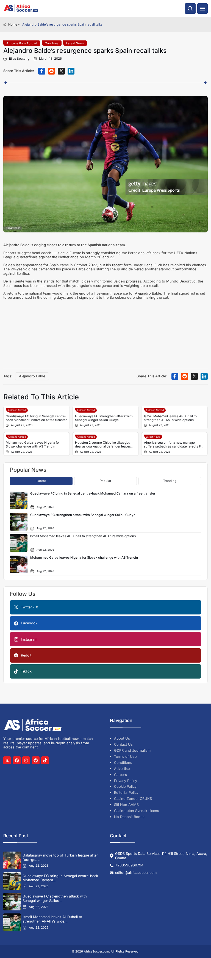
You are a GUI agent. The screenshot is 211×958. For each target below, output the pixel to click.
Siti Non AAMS (126, 805)
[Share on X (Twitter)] (61, 71)
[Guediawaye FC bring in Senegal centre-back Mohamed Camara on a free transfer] (12, 881)
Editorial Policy (126, 792)
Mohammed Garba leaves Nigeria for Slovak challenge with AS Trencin (33, 444)
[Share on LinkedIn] (71, 71)
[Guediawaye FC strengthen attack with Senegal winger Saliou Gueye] (12, 901)
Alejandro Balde (32, 376)
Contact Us (123, 744)
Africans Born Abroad (21, 43)
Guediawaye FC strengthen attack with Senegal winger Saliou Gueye (104, 418)
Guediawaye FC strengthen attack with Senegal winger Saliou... (55, 898)
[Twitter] (7, 760)
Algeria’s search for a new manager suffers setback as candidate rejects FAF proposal (174, 445)
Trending (169, 481)
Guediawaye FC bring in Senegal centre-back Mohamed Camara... (60, 878)
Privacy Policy (125, 781)
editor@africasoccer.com (136, 873)
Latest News (75, 43)
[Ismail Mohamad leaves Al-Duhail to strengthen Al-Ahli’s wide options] (12, 922)
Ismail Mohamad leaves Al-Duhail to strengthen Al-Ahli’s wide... (52, 919)
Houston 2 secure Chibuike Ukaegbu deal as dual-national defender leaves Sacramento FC (103, 445)
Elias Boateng (19, 59)
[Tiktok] (45, 760)
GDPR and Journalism (132, 750)
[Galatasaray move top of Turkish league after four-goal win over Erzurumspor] (12, 860)
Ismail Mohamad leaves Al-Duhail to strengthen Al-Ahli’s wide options (170, 418)
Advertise (122, 769)
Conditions (123, 763)
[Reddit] (36, 760)
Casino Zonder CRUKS (133, 799)
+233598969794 (129, 865)
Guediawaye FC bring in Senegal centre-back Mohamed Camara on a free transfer (36, 418)
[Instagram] (26, 760)
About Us (122, 738)
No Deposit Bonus (129, 817)
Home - (14, 24)
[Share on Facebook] (41, 71)
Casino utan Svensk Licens (136, 811)
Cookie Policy (125, 786)
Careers (120, 775)
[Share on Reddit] (51, 71)
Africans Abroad (17, 410)
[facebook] (17, 760)
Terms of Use (125, 756)
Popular (105, 481)
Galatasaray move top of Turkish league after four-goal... (60, 857)
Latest (41, 481)
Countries (52, 43)
